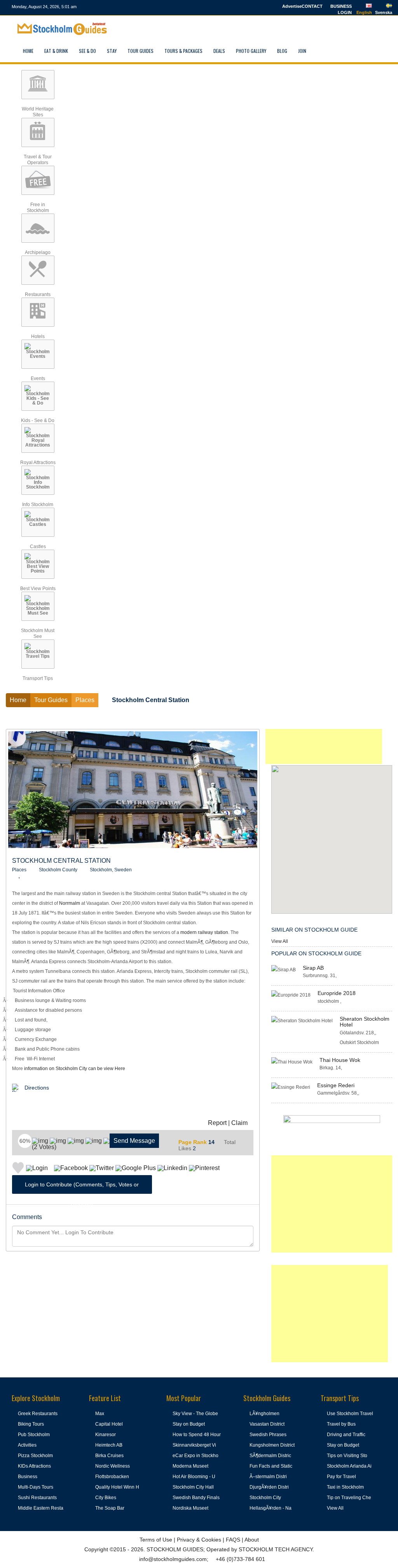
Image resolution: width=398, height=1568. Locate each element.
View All (279, 941)
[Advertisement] (323, 746)
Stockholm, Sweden (111, 869)
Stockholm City (265, 1497)
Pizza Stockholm (35, 1455)
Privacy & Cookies (199, 1539)
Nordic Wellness (112, 1466)
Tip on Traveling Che (349, 1497)
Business (27, 1476)
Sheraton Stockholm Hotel (364, 1022)
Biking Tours (31, 1424)
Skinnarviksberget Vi (194, 1445)
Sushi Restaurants (37, 1497)
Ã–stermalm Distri (268, 1476)
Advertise (292, 6)
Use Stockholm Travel (350, 1413)
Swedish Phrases (268, 1434)
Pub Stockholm (34, 1434)
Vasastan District (267, 1424)
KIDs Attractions (34, 1466)
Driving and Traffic (346, 1434)
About (251, 1539)
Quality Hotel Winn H (117, 1487)
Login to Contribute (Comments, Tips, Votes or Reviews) (82, 1187)
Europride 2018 (337, 993)
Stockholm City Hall (193, 1487)
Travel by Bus (341, 1424)
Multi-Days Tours (35, 1487)
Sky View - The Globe (195, 1413)
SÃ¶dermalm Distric (270, 1455)
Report (217, 1122)
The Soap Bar (109, 1508)
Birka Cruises (109, 1455)
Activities (27, 1445)
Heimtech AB (108, 1445)
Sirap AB (313, 968)
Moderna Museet (190, 1466)
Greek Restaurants (38, 1413)
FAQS (233, 1539)
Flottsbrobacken (112, 1476)
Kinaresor (105, 1434)
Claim (239, 1122)
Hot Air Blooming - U (194, 1476)
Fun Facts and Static (271, 1466)
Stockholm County (58, 869)
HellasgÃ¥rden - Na (271, 1508)
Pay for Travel (341, 1476)
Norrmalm (69, 903)
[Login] (321, 50)
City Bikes (105, 1497)
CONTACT (312, 6)
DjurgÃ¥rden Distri (269, 1487)
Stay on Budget (189, 1424)
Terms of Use (156, 1539)
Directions (36, 1087)
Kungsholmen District (272, 1445)
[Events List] (339, 50)
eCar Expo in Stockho (195, 1455)
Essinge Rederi (335, 1085)
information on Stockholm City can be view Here (74, 1068)
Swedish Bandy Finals (196, 1497)
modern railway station (204, 932)
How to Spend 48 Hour (197, 1434)
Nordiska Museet (190, 1508)
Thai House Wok (339, 1060)
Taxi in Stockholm (345, 1487)
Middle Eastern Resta (40, 1508)
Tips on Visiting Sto (347, 1455)
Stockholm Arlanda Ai (349, 1466)
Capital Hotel (109, 1424)
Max (99, 1413)
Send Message (134, 1140)
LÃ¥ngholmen (264, 1413)
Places (19, 869)
